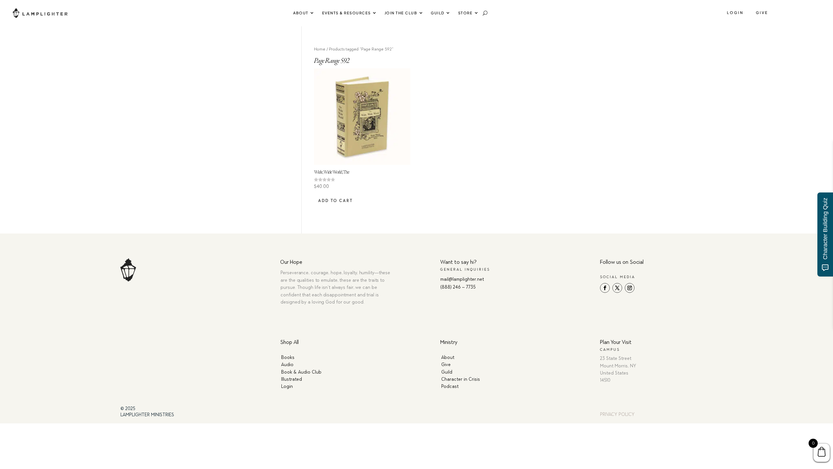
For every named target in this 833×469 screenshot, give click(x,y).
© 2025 (127, 408)
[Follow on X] (617, 288)
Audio (287, 364)
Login (735, 12)
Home (319, 49)
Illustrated (291, 379)
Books (287, 357)
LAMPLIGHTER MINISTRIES (147, 415)
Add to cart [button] (335, 200)
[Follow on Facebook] (605, 288)
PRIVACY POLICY (617, 414)
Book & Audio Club (301, 372)
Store (465, 13)
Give (762, 12)
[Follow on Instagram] (630, 288)
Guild (437, 13)
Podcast (449, 386)
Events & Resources (346, 13)
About (300, 13)
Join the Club (401, 13)
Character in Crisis (460, 379)
